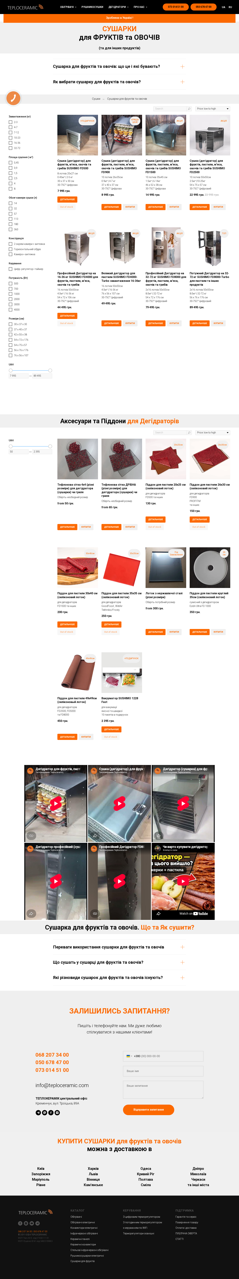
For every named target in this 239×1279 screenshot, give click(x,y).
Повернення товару (186, 1222)
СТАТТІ (179, 1239)
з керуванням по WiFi (135, 1227)
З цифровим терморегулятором (141, 1216)
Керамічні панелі (80, 1239)
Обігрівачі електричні (83, 1222)
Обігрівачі (76, 1216)
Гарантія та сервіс (185, 1216)
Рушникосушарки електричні (87, 1255)
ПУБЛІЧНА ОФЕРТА (186, 1233)
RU (230, 7)
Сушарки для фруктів (83, 1261)
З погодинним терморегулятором (142, 1222)
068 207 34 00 (52, 1055)
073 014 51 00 (52, 1070)
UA (223, 7)
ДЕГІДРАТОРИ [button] (117, 7)
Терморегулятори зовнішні (138, 1233)
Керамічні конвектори (83, 1244)
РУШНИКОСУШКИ (92, 7)
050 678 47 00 (52, 1062)
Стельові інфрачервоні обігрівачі (89, 1250)
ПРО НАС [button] (139, 7)
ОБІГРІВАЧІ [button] (67, 7)
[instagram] (57, 1112)
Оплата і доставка (185, 1227)
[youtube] (32, 1223)
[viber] (44, 1112)
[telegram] (38, 1112)
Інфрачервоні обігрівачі (84, 1233)
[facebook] (51, 1112)
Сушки (96, 98)
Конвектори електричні (84, 1227)
